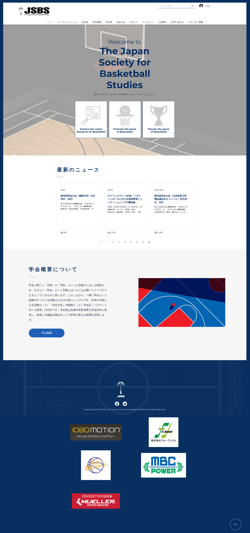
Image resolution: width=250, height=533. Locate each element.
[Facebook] (117, 404)
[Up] (235, 524)
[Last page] (149, 242)
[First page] (100, 242)
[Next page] (143, 242)
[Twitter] (125, 404)
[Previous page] (106, 242)
